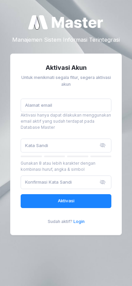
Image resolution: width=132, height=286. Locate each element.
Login (79, 221)
